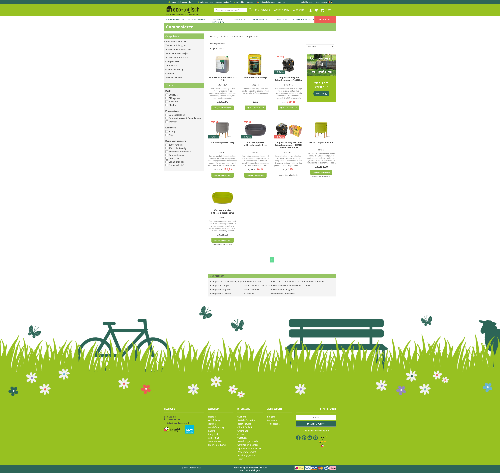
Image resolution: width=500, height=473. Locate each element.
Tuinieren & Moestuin (230, 36)
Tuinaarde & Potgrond (176, 45)
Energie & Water (196, 19)
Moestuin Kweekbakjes (176, 53)
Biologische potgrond (220, 289)
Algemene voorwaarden (249, 448)
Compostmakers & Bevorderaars (185, 118)
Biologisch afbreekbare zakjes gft (226, 281)
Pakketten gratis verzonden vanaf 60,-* (215, 2)
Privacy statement (246, 451)
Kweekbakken (278, 285)
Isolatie (212, 416)
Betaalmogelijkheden (248, 441)
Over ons (241, 416)
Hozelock (173, 101)
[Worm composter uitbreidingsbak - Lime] (222, 198)
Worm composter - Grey (222, 142)
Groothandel (243, 430)
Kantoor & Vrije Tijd (303, 19)
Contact (241, 434)
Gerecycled (174, 158)
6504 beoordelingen (250, 470)
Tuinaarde (290, 293)
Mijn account (273, 423)
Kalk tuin (275, 281)
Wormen (173, 121)
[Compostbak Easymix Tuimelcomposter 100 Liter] (288, 65)
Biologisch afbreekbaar (180, 151)
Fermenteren (171, 65)
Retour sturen (244, 423)
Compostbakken (177, 114)
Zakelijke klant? (307, 2)
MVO (171, 135)
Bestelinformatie (246, 420)
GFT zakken (248, 293)
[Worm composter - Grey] (222, 130)
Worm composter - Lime (321, 142)
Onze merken (214, 441)
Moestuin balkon (293, 285)
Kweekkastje (277, 289)
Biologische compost (220, 285)
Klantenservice (321, 2)
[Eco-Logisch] (182, 8)
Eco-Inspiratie (281, 9)
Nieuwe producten (217, 444)
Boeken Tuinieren (173, 77)
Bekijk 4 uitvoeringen (222, 175)
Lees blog (321, 93)
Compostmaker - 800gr (255, 77)
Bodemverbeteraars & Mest (178, 49)
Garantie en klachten (247, 444)
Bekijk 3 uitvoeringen (222, 108)
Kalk (308, 285)
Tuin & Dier (239, 19)
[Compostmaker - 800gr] (255, 65)
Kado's (211, 430)
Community (299, 9)
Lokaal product (176, 161)
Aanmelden (272, 420)
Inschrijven (314, 423)
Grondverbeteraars (315, 281)
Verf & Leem (214, 420)
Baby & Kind (282, 19)
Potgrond (289, 289)
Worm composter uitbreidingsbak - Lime (222, 211)
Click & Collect (244, 427)
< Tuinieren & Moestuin (175, 41)
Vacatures (242, 437)
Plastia (172, 105)
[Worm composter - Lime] (321, 130)
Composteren (172, 61)
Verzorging (213, 437)
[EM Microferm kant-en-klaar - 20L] (222, 65)
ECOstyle (173, 94)
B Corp (172, 131)
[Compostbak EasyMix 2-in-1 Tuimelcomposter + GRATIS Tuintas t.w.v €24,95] (288, 130)
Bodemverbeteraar (251, 281)
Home (213, 36)
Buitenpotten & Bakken (176, 57)
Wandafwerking (216, 427)
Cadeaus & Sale (325, 19)
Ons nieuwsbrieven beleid (316, 430)
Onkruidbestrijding (174, 69)
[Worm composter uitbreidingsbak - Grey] (255, 130)
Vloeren (212, 423)
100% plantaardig (177, 148)
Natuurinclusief (176, 165)
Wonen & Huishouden (218, 20)
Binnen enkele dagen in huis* (182, 2)
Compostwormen (251, 289)
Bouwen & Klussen (174, 19)
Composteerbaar (177, 155)
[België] (329, 2)
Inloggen (271, 416)
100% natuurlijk (176, 144)
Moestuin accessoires (295, 281)
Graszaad (169, 73)
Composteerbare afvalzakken (256, 285)
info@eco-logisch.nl (177, 423)
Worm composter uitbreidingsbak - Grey (255, 143)
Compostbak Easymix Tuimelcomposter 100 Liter (288, 79)
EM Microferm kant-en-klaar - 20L (222, 79)
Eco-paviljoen (262, 9)
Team (240, 458)
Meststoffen (277, 293)
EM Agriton (174, 98)
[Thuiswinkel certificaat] (172, 429)
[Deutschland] (332, 2)
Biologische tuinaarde (220, 293)
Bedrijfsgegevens (246, 455)
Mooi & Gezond (260, 19)
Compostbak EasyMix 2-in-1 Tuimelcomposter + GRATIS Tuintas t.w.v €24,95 (288, 145)
